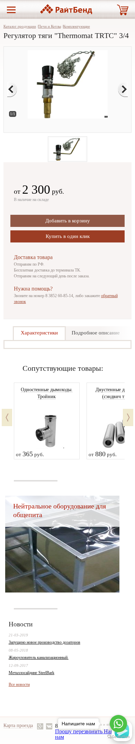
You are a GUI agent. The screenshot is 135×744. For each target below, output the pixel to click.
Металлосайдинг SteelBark (31, 672)
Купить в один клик (68, 236)
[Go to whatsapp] (118, 723)
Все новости (19, 684)
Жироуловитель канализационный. (39, 657)
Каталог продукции (19, 26)
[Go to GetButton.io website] (118, 737)
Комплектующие (76, 26)
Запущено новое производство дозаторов (44, 642)
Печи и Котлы (49, 26)
